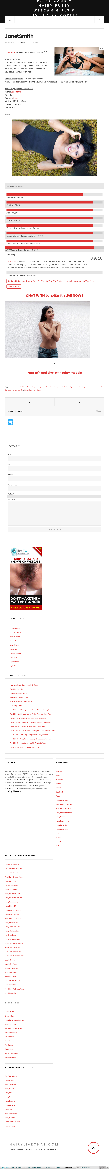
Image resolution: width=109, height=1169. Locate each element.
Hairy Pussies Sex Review (19, 693)
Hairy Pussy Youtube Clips (14, 1020)
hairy (47, 387)
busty (7, 774)
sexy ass (95, 387)
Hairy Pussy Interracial (64, 813)
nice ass (75, 387)
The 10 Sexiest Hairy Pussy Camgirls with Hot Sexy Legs (30, 722)
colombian (39, 789)
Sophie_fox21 (15, 661)
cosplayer (18, 771)
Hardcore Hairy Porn (12, 1122)
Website (11, 474)
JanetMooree (14, 286)
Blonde (58, 784)
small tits (22, 789)
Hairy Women (10, 1117)
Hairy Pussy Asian (62, 800)
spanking (20, 390)
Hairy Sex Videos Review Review (21, 701)
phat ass (8, 783)
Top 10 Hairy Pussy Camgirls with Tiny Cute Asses (28, 743)
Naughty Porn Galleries (13, 1028)
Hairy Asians (9, 1080)
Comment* (12, 500)
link (107, 1135)
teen (45, 789)
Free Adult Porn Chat (12, 873)
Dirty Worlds (9, 1012)
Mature (58, 837)
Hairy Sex (8, 1109)
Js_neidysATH (15, 666)
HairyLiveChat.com (34, 1144)
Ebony (58, 796)
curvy (35, 780)
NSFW (24, 774)
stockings (48, 780)
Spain (15, 98)
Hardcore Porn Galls (12, 939)
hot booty (9, 785)
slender (11, 771)
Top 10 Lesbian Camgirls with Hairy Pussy (25, 747)
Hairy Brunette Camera (13, 898)
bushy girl (33, 387)
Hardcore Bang (10, 935)
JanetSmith (10, 52)
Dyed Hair (59, 792)
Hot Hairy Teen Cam (12, 947)
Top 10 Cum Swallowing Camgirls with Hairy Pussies (29, 735)
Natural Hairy (10, 1126)
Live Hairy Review (16, 706)
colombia (18, 786)
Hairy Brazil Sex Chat (12, 893)
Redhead (59, 846)
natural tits (36, 771)
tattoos (26, 390)
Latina (40, 774)
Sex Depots (9, 1045)
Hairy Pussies (10, 1105)
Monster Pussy (10, 1024)
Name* (10, 454)
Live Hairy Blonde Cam (13, 952)
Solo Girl (41, 780)
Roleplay (26, 782)
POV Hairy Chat (11, 972)
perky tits (11, 777)
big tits (45, 774)
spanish (14, 390)
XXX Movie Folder (11, 1053)
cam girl (39, 387)
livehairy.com (11, 788)
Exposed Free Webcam (13, 869)
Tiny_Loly (13, 657)
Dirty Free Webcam (12, 864)
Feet (44, 387)
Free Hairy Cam (10, 881)
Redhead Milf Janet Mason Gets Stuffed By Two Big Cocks (35, 281)
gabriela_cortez (15, 628)
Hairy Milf (8, 1093)
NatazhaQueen (15, 632)
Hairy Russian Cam (12, 922)
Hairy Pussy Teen (62, 829)
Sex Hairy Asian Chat (12, 981)
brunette (26, 387)
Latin (57, 833)
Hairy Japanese (10, 1084)
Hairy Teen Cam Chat (12, 927)
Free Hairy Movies (16, 689)
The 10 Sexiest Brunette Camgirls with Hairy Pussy (28, 718)
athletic (33, 783)
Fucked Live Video (11, 885)
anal (15, 387)
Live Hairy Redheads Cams (14, 956)
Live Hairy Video (11, 964)
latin (27, 789)
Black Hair (60, 779)
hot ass (19, 782)
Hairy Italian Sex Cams (13, 910)
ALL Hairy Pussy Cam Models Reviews (24, 685)
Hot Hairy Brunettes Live (14, 943)
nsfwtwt (13, 774)
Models (58, 842)
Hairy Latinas (9, 1088)
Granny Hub (9, 1016)
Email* (10, 464)
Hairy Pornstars (10, 1101)
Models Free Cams (12, 968)
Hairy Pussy (54, 387)
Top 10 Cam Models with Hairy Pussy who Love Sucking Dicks (32, 730)
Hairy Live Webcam (12, 914)
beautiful (20, 387)
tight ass (32, 390)
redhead (25, 786)
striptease (43, 777)
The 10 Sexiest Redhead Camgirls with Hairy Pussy (28, 726)
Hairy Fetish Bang (11, 902)
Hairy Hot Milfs (10, 906)
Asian (58, 775)
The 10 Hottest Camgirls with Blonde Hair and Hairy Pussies (32, 710)
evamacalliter (15, 649)
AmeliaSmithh (15, 637)
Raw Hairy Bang (11, 976)
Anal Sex (59, 771)
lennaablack (14, 645)
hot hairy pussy (33, 777)
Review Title (12, 485)
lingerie (30, 780)
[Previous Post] (29, 402)
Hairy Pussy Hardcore (64, 808)
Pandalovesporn (11, 1032)
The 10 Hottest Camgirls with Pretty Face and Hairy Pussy (31, 714)
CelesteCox (14, 641)
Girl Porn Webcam (11, 889)
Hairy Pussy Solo (62, 825)
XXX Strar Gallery (11, 993)
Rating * (11, 494)
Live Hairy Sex (10, 960)
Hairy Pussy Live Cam (13, 918)
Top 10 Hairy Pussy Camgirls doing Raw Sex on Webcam (30, 739)
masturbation (27, 771)
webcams (41, 782)
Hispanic (32, 789)
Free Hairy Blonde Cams (14, 877)
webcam (38, 390)
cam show (32, 774)
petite (19, 774)
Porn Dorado (9, 1041)
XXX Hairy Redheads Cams (14, 989)
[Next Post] (79, 402)
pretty (86, 387)
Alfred (22, 42)
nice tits (81, 387)
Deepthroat (10, 779)
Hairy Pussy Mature (63, 821)
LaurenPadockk (15, 653)
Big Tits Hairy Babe (12, 1076)
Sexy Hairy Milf (10, 985)
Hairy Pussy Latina (62, 817)
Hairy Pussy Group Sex (64, 804)
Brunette (34, 42)
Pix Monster (9, 1037)
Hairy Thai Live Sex (12, 931)
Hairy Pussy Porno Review (19, 697)
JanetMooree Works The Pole (80, 281)
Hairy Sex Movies (11, 1113)
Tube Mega (9, 1049)
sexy (90, 387)
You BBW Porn (10, 1057)
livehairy (69, 387)
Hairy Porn (9, 1097)
